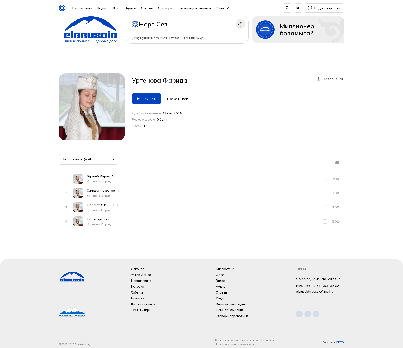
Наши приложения (229, 310)
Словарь (165, 8)
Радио (220, 298)
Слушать (149, 99)
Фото (116, 8)
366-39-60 (331, 285)
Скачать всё (177, 99)
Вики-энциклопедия (194, 8)
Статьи (147, 8)
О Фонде (137, 269)
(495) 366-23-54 (308, 285)
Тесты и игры (141, 310)
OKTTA (340, 342)
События (137, 292)
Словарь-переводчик (232, 316)
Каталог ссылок (143, 304)
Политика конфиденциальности (235, 343)
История (137, 286)
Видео (102, 8)
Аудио (131, 8)
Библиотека (82, 8)
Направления (141, 281)
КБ (298, 8)
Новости (137, 298)
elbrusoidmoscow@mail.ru (314, 292)
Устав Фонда (141, 275)
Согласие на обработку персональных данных (244, 340)
